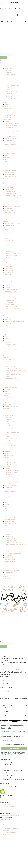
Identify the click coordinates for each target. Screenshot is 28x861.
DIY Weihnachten (9, 187)
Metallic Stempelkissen (11, 132)
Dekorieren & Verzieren (10, 153)
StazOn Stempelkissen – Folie (13, 134)
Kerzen (6, 159)
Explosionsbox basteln (10, 210)
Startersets (7, 113)
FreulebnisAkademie (9, 225)
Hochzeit (8, 76)
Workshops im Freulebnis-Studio (12, 223)
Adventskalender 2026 (8, 108)
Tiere (6, 102)
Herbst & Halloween (10, 74)
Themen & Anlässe (9, 68)
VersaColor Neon (10, 127)
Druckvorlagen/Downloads (9, 172)
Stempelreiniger (8, 140)
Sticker (6, 165)
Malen (6, 163)
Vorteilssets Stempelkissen (11, 117)
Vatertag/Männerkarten (11, 91)
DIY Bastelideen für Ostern (12, 204)
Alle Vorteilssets (8, 112)
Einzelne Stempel (8, 100)
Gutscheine (5, 178)
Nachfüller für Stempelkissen (12, 136)
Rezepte (6, 217)
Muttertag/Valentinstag (11, 81)
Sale (4, 180)
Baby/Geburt (9, 70)
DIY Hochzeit (9, 199)
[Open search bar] (0, 52)
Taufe (7, 87)
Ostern (7, 83)
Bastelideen (5, 183)
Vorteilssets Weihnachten (11, 115)
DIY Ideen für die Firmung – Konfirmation (15, 197)
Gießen (6, 155)
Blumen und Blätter (9, 95)
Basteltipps (7, 219)
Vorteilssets (6, 110)
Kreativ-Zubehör (7, 149)
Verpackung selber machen (11, 214)
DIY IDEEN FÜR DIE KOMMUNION (14, 195)
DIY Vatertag (9, 202)
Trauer (7, 89)
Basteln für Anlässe (9, 189)
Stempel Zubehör (7, 119)
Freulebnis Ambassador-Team (11, 233)
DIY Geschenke (8, 208)
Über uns (5, 227)
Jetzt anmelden (14, 748)
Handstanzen (8, 157)
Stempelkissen (8, 121)
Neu (4, 182)
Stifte (6, 166)
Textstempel (7, 104)
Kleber (6, 161)
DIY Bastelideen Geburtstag (12, 191)
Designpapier (8, 146)
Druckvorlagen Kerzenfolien (11, 176)
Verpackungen (8, 168)
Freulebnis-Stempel (7, 64)
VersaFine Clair (9, 129)
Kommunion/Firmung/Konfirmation (14, 79)
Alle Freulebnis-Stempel (10, 66)
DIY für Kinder (8, 216)
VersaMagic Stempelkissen (12, 125)
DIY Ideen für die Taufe (11, 193)
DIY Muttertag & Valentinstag (13, 200)
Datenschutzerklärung (5, 756)
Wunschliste (6, 234)
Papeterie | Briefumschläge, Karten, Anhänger (15, 147)
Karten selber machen (10, 212)
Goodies (6, 106)
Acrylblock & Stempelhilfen (11, 138)
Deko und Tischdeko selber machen (13, 206)
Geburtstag (8, 72)
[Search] (3, 57)
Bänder (6, 151)
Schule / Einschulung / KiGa (12, 85)
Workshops (5, 221)
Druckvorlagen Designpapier (11, 174)
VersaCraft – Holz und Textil (12, 131)
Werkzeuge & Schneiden (10, 170)
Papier (4, 142)
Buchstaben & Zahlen (10, 96)
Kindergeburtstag (10, 78)
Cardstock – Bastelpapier (10, 144)
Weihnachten (9, 93)
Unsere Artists (8, 231)
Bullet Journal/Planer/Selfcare (11, 98)
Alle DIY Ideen (8, 185)
